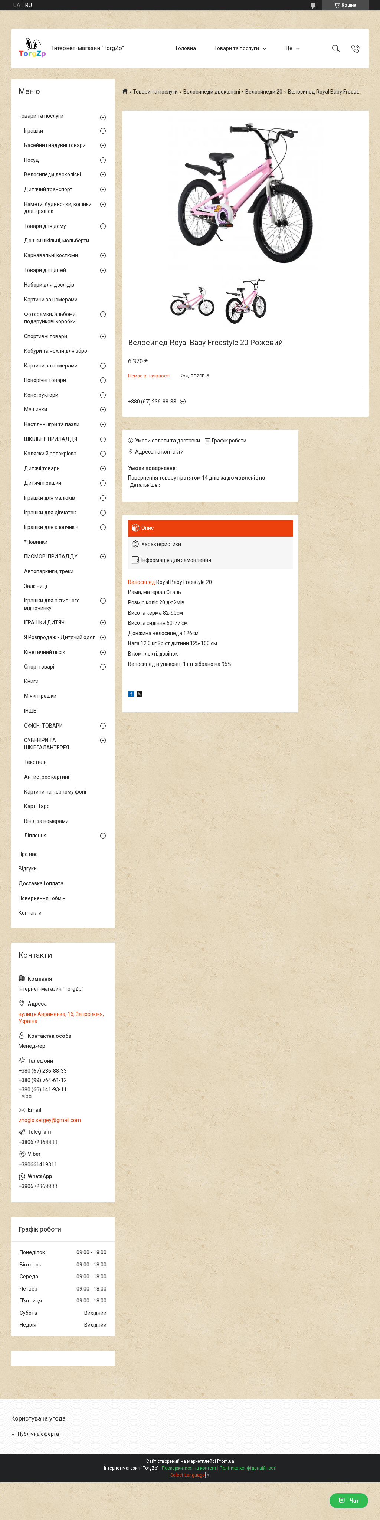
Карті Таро (37, 806)
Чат (354, 1501)
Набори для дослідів (49, 285)
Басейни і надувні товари (55, 145)
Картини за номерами (51, 300)
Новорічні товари (45, 380)
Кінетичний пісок (44, 652)
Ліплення (35, 836)
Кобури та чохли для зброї (56, 351)
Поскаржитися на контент (189, 1468)
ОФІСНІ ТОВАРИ (43, 726)
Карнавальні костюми (51, 255)
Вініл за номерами (46, 821)
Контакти (30, 913)
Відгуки (28, 869)
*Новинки (36, 542)
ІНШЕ (30, 711)
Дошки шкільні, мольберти (56, 240)
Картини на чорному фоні (55, 792)
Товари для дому (45, 226)
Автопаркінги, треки (48, 571)
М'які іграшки (40, 696)
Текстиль (35, 762)
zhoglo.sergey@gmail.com (50, 1120)
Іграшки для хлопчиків (51, 527)
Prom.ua (225, 1461)
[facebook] (131, 695)
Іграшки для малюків (49, 498)
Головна (186, 48)
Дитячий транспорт (48, 189)
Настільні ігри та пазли (51, 424)
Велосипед (141, 582)
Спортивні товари (45, 336)
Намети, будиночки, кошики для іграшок (58, 208)
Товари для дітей (45, 270)
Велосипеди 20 (263, 92)
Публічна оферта (38, 1434)
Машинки (35, 409)
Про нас (28, 854)
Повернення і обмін (42, 898)
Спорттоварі (39, 667)
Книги (31, 681)
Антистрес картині (46, 777)
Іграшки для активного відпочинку (52, 604)
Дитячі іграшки (42, 483)
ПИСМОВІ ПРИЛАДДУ (51, 556)
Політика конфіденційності (248, 1468)
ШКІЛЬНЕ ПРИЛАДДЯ (50, 439)
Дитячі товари (42, 468)
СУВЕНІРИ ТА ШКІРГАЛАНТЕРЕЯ (46, 744)
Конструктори (41, 395)
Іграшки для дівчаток (50, 513)
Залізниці (35, 586)
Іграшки (33, 131)
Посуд (31, 160)
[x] (139, 695)
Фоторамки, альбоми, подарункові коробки (50, 317)
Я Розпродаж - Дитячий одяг (59, 637)
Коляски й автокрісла (50, 454)
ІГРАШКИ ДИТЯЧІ (45, 622)
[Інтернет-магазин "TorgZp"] (32, 48)
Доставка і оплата (41, 883)
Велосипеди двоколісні (211, 92)
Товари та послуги (236, 48)
